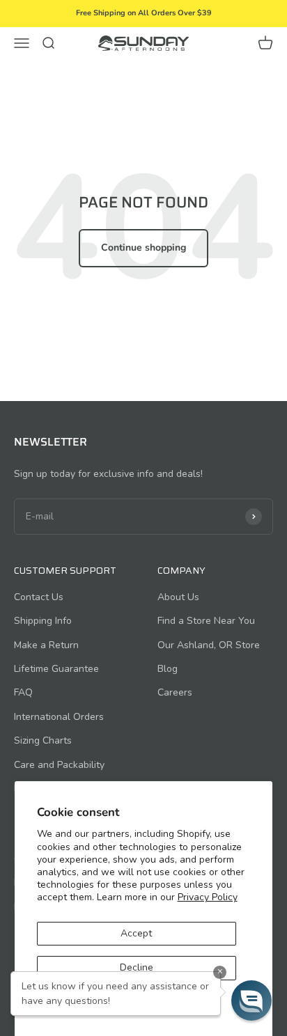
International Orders (59, 716)
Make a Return (46, 645)
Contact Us (38, 597)
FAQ (23, 692)
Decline (136, 967)
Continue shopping (143, 247)
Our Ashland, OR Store (208, 645)
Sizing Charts (43, 740)
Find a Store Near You (206, 620)
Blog (167, 668)
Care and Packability (59, 764)
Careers (174, 692)
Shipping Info (43, 620)
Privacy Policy (208, 897)
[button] (251, 1000)
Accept (136, 933)
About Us (178, 597)
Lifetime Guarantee (56, 668)
